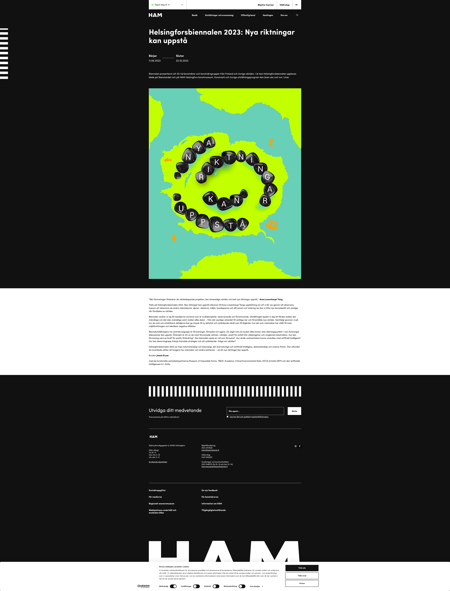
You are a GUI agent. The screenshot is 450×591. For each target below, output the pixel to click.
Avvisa (302, 583)
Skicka (294, 411)
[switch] (196, 586)
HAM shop (285, 4)
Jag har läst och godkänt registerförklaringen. (249, 416)
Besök (194, 15)
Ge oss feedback (210, 490)
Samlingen (268, 15)
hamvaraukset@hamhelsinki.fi (215, 466)
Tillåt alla (302, 568)
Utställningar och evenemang (219, 15)
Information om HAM (212, 503)
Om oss (284, 15)
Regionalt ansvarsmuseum (161, 503)
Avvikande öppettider (158, 461)
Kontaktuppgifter (157, 490)
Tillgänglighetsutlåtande (214, 510)
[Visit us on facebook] (300, 446)
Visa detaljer (255, 586)
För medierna (155, 497)
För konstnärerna (210, 497)
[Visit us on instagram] (295, 446)
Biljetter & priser (266, 4)
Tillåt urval (302, 576)
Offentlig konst (248, 15)
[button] (297, 15)
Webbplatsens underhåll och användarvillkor (162, 511)
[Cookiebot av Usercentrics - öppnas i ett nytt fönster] (143, 586)
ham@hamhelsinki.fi (210, 450)
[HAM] (155, 15)
